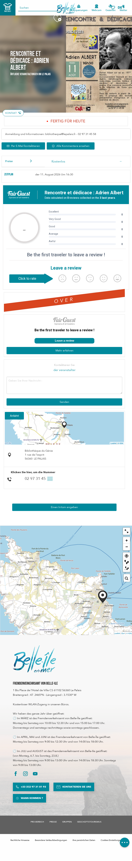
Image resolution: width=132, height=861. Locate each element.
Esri (123, 633)
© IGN (120, 443)
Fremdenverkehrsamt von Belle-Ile (35, 683)
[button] (121, 8)
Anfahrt (14, 416)
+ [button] (126, 540)
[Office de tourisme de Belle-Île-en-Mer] (34, 658)
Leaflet (113, 443)
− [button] (126, 546)
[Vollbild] (126, 531)
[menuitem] (66, 7)
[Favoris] (113, 7)
